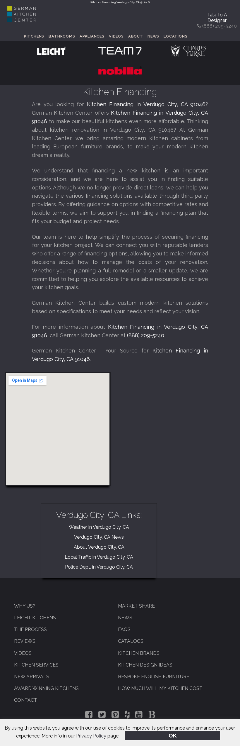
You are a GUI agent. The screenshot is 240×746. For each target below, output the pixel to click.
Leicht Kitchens (35, 617)
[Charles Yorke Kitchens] (188, 50)
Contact (25, 700)
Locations (175, 36)
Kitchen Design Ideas (145, 665)
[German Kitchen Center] (21, 20)
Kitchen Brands (139, 653)
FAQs (124, 629)
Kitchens (34, 36)
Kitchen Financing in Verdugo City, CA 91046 (146, 104)
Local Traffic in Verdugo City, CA (99, 557)
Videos (116, 36)
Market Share (136, 606)
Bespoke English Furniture (153, 676)
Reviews (24, 641)
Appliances (92, 36)
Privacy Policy (91, 736)
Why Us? (24, 606)
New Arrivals (31, 676)
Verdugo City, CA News (99, 537)
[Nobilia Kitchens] (120, 70)
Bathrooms (62, 36)
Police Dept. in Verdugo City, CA (99, 567)
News (153, 36)
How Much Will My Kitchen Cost (160, 688)
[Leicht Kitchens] (51, 50)
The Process (30, 629)
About (135, 36)
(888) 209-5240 (145, 335)
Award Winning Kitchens (46, 688)
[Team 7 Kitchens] (120, 50)
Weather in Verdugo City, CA (99, 527)
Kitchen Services (36, 665)
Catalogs (130, 641)
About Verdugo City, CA (99, 547)
